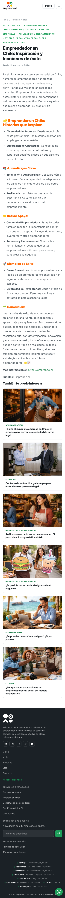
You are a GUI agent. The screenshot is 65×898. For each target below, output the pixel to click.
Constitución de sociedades (16, 803)
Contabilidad (9, 813)
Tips (22, 42)
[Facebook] (5, 743)
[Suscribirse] (58, 833)
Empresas (9, 34)
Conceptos (18, 25)
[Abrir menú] (59, 6)
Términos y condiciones (14, 852)
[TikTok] (25, 743)
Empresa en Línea (11, 797)
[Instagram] (12, 743)
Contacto (7, 773)
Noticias (16, 19)
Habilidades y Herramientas (36, 34)
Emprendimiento (13, 30)
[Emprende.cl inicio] (10, 6)
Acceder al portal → (12, 779)
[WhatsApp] (32, 743)
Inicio (5, 19)
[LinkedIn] (18, 743)
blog (25, 19)
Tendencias (10, 42)
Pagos (48, 5)
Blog (5, 767)
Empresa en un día (38, 30)
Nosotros (7, 762)
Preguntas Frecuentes (31, 38)
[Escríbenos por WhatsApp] (59, 892)
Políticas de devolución (14, 846)
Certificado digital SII (13, 808)
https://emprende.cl (40, 369)
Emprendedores (37, 25)
